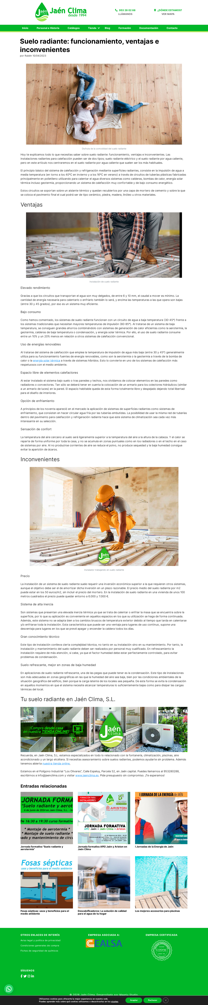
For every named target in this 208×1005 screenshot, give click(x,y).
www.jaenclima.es (87, 775)
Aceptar (134, 1000)
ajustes (114, 1001)
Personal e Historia (48, 27)
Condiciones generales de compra (40, 945)
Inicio (25, 27)
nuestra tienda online (56, 763)
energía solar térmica (46, 360)
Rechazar (152, 1000)
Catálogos (74, 27)
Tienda (92, 27)
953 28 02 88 (127, 10)
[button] (8, 988)
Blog (107, 27)
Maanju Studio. (129, 994)
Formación (124, 27)
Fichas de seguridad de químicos (39, 950)
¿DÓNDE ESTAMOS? (169, 10)
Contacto (172, 27)
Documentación (148, 27)
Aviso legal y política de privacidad (41, 940)
